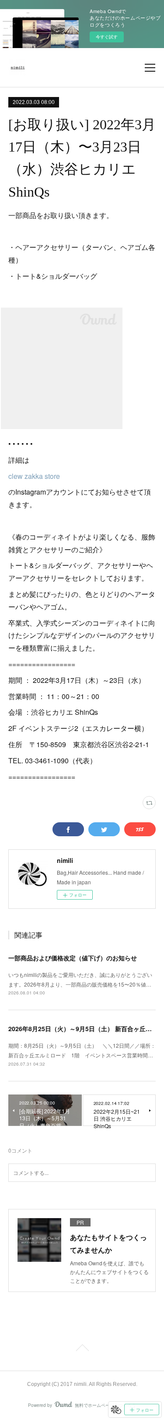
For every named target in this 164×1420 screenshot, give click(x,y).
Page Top (82, 1349)
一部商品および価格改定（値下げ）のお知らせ (72, 957)
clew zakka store (34, 476)
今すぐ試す (107, 37)
